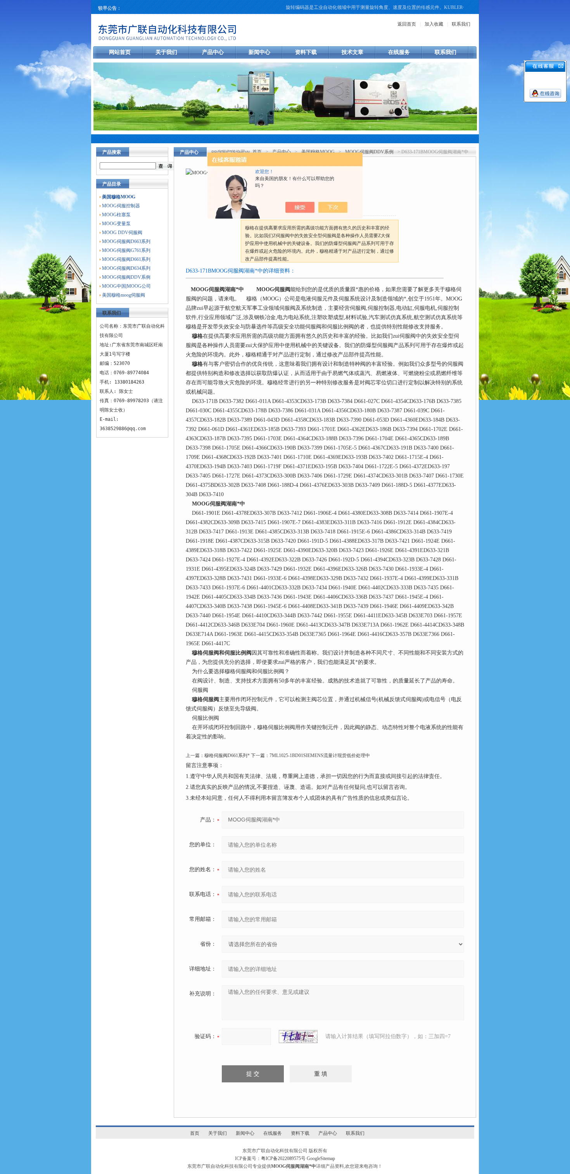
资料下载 (306, 52)
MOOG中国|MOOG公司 (126, 286)
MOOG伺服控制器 (121, 205)
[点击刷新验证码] (298, 1036)
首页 (257, 152)
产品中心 (213, 52)
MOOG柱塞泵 (116, 214)
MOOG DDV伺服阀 (122, 232)
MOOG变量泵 (116, 223)
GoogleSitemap (321, 1158)
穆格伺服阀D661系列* (227, 755)
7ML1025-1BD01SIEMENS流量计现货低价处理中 (319, 755)
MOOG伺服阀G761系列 (126, 250)
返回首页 (406, 24)
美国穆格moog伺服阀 (123, 295)
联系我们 (461, 24)
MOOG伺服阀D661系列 (126, 259)
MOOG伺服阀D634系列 (126, 268)
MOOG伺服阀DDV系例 (126, 277)
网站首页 (120, 52)
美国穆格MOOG (318, 152)
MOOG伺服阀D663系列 (126, 241)
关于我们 (166, 52)
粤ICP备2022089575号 (283, 1158)
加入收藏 (434, 24)
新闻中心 (259, 52)
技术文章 (352, 52)
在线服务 (399, 52)
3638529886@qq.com (123, 428)
